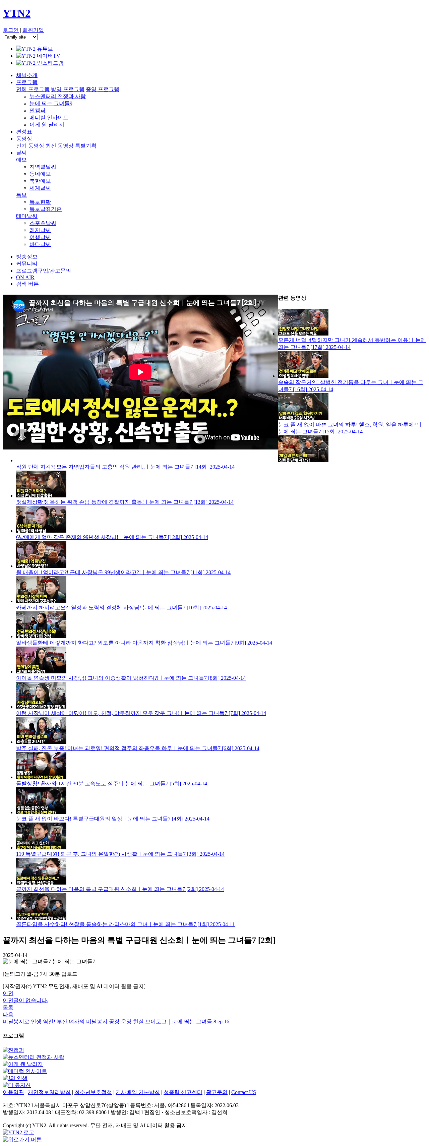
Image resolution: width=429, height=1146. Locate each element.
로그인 (11, 30)
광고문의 (217, 1092)
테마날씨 (27, 216)
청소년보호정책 (93, 1092)
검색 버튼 (27, 284)
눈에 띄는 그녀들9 (50, 103)
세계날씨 (40, 188)
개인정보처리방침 (49, 1092)
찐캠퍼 (37, 110)
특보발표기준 (45, 209)
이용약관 (13, 1092)
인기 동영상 (30, 145)
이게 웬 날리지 (46, 124)
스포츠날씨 (42, 223)
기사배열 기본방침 (138, 1092)
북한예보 (40, 181)
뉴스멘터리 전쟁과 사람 (57, 96)
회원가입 (33, 30)
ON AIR (25, 277)
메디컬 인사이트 (48, 117)
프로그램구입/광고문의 (43, 271)
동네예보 (40, 174)
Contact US (243, 1092)
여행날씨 (40, 237)
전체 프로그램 (33, 89)
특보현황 (40, 202)
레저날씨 (40, 230)
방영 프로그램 (67, 89)
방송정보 (27, 256)
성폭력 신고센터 (183, 1092)
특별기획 (86, 145)
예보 (21, 160)
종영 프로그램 (102, 89)
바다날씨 (40, 244)
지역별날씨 (42, 167)
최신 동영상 (60, 145)
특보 (21, 195)
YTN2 (16, 13)
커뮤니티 (27, 263)
